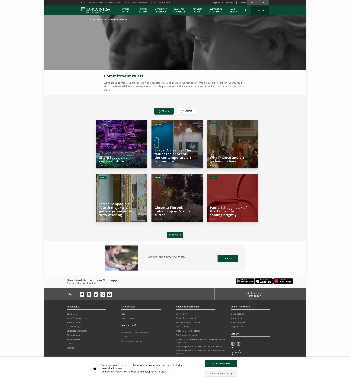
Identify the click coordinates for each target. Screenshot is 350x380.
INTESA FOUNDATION (162, 3)
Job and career (73, 339)
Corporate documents (77, 331)
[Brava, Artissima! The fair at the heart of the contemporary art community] (177, 144)
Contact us (229, 3)
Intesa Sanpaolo (238, 322)
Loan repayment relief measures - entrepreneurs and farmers (200, 352)
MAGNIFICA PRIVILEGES (98, 3)
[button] (246, 10)
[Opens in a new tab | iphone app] (263, 281)
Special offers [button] (125, 10)
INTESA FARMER (131, 3)
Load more (175, 234)
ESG (174, 3)
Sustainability (73, 326)
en (263, 3)
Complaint (216, 3)
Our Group (233, 10)
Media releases (128, 318)
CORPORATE (144, 3)
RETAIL (84, 3)
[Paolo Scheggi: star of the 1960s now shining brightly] (232, 198)
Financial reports (74, 335)
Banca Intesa (72, 314)
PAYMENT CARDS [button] (197, 10)
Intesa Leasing (237, 314)
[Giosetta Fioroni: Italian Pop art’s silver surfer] (177, 198)
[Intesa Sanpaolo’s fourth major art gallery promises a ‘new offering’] (121, 198)
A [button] (233, 352)
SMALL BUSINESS (116, 3)
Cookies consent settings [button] (221, 373)
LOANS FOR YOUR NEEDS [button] (179, 10)
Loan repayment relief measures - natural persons (199, 346)
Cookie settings (183, 326)
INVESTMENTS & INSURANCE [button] (215, 10)
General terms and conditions (135, 332)
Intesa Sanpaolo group (77, 318)
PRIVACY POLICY (158, 371)
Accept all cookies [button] (221, 363)
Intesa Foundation (75, 322)
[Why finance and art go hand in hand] (232, 144)
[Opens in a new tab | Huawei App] (283, 281)
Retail (92, 19)
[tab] (163, 111)
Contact (70, 343)
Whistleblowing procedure (188, 322)
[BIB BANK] (97, 10)
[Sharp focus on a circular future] (121, 144)
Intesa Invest (236, 318)
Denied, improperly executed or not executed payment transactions (201, 340)
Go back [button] (228, 258)
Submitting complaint (186, 318)
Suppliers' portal (238, 326)
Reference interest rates (132, 341)
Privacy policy (182, 314)
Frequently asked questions (188, 331)
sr (252, 3)
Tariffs (124, 336)
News (123, 314)
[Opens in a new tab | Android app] (245, 281)
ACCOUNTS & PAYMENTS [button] (161, 10)
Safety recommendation (187, 335)
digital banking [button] (143, 10)
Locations (71, 347)
